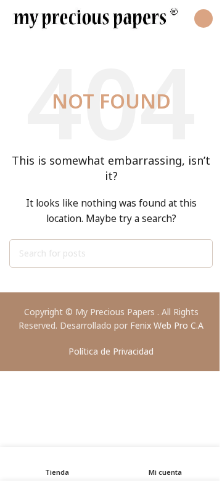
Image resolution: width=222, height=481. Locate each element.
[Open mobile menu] (203, 18)
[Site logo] (95, 17)
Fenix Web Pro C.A (167, 325)
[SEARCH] (198, 253)
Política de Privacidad (111, 351)
